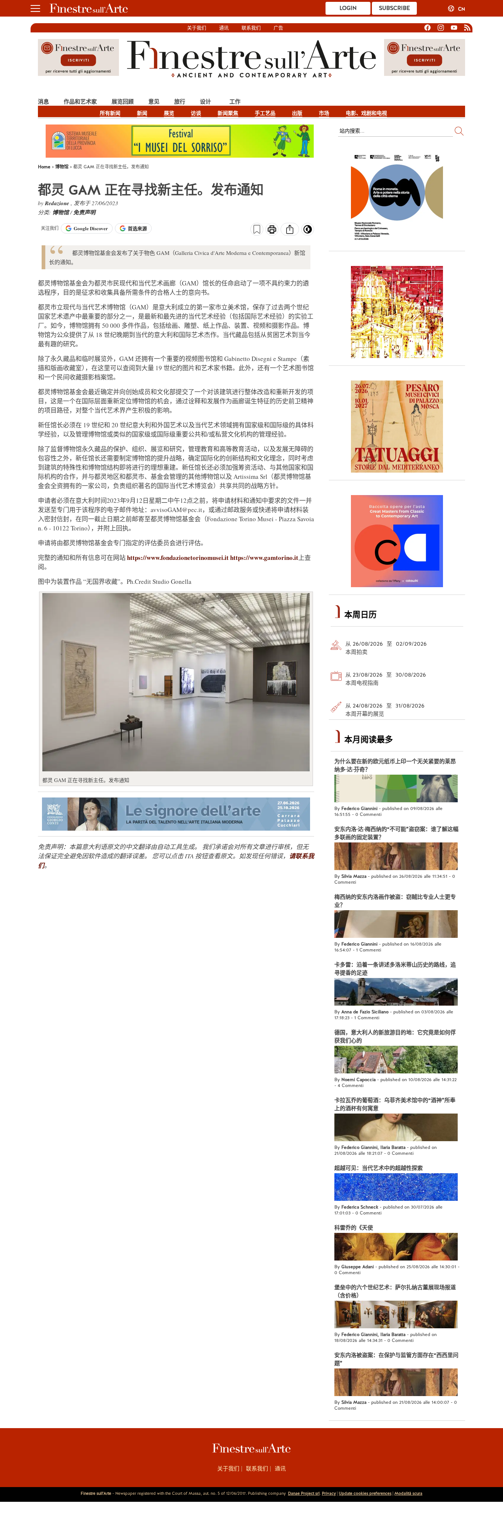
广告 (278, 28)
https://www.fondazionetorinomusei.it (178, 557)
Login (348, 8)
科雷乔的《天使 (353, 1227)
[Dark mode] (307, 232)
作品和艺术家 (80, 101)
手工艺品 (265, 113)
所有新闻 (110, 113)
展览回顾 (123, 101)
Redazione (58, 203)
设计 (205, 101)
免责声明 (84, 212)
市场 (324, 113)
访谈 (196, 113)
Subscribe (394, 8)
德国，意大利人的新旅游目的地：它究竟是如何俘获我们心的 (395, 1036)
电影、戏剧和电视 (366, 113)
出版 (297, 113)
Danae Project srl (304, 1493)
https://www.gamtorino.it (264, 557)
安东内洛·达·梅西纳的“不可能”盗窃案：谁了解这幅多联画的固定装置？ (396, 833)
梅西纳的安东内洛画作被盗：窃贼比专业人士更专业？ (395, 901)
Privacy (329, 1493)
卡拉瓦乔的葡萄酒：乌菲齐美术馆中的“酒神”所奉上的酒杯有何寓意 (394, 1104)
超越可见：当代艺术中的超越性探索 (378, 1168)
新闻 (142, 113)
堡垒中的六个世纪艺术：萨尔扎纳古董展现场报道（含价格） (395, 1291)
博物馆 (61, 212)
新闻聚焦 (228, 113)
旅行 (179, 101)
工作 (234, 101)
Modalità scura (408, 1493)
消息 (43, 101)
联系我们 (251, 28)
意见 (153, 101)
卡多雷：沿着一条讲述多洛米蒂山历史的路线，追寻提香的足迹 (395, 969)
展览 (169, 113)
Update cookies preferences (365, 1493)
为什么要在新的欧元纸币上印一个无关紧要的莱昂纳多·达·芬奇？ (395, 765)
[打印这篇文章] (272, 230)
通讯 (224, 28)
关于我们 (196, 28)
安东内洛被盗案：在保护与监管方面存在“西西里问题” (396, 1359)
